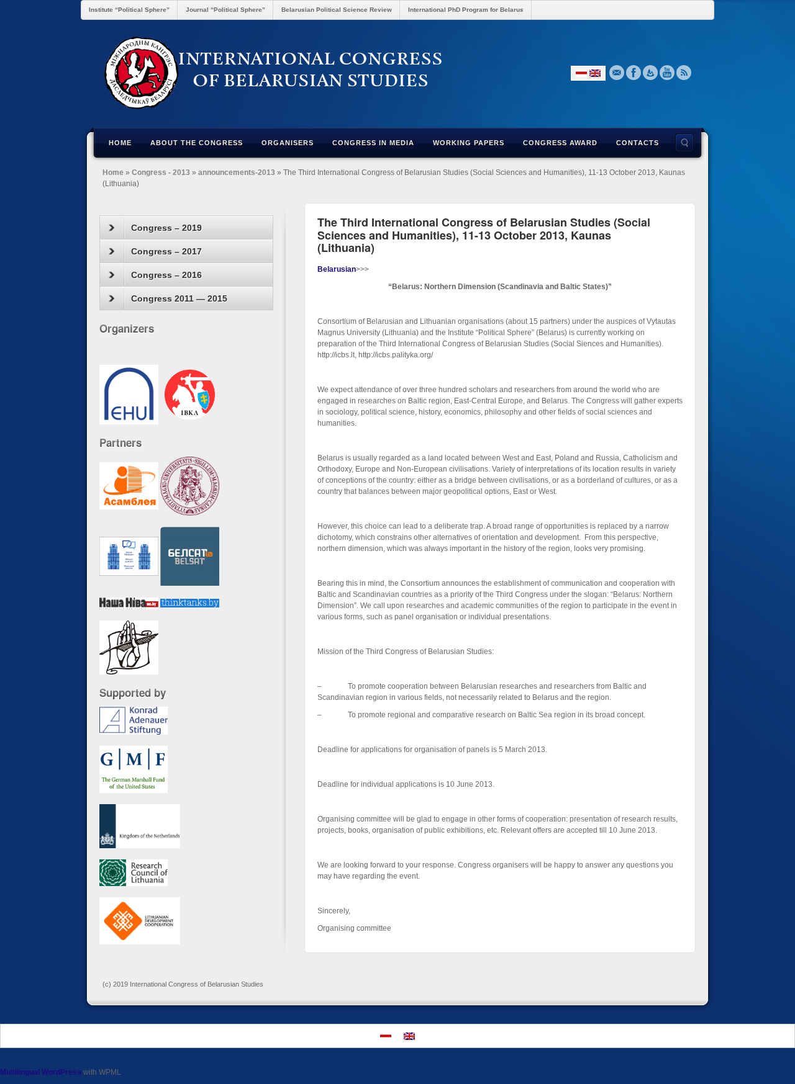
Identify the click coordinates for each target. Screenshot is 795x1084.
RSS (684, 72)
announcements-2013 (236, 172)
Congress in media (373, 142)
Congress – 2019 (166, 228)
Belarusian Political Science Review (336, 9)
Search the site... (684, 142)
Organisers (287, 142)
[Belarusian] (581, 73)
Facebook (634, 72)
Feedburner (650, 72)
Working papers (468, 142)
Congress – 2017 (166, 251)
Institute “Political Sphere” (129, 9)
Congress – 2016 (166, 275)
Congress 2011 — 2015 (179, 298)
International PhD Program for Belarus (466, 9)
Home (120, 142)
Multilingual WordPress (40, 1072)
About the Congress (196, 142)
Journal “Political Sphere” (225, 9)
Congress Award (560, 142)
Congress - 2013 (161, 172)
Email (617, 72)
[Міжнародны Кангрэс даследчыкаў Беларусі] (397, 72)
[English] (595, 73)
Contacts (637, 142)
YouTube (667, 72)
